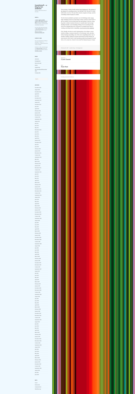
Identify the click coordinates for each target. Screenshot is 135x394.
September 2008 (38, 243)
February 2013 (38, 148)
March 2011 (37, 182)
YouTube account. (38, 50)
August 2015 (37, 121)
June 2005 (37, 326)
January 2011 (37, 186)
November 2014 (38, 129)
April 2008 (37, 254)
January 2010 (37, 210)
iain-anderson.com (39, 28)
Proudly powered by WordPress (67, 77)
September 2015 (38, 119)
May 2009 (37, 226)
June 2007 (37, 275)
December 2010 (38, 188)
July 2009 (37, 222)
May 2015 (37, 127)
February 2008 (38, 258)
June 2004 (37, 351)
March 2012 (37, 161)
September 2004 (38, 345)
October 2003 (37, 366)
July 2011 (37, 174)
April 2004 (37, 355)
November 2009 (38, 214)
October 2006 (37, 292)
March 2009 (37, 231)
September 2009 (38, 218)
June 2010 (37, 199)
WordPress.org (38, 389)
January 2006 (37, 311)
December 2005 (38, 313)
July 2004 (37, 349)
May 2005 (37, 328)
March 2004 (37, 357)
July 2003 (37, 372)
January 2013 (37, 150)
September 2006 (38, 294)
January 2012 (37, 165)
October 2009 (37, 216)
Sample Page (37, 67)
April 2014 (37, 138)
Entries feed (37, 384)
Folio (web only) (38, 63)
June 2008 (37, 250)
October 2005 (37, 317)
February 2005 (38, 334)
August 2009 (37, 220)
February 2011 (38, 184)
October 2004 (37, 343)
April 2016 (37, 108)
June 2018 (37, 96)
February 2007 (38, 283)
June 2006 (37, 300)
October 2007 (37, 267)
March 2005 (37, 332)
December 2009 (38, 212)
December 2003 (38, 364)
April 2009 (37, 229)
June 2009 (37, 224)
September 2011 (38, 172)
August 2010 (37, 197)
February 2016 (38, 110)
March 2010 (37, 205)
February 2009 (38, 233)
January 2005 (37, 336)
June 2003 (37, 374)
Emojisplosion (37, 61)
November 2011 (38, 167)
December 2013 (38, 142)
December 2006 (38, 288)
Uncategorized (79, 48)
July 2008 (37, 248)
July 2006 (37, 298)
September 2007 (38, 269)
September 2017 (38, 100)
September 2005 (38, 319)
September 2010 (38, 195)
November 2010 (38, 191)
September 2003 (38, 368)
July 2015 (37, 123)
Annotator (37, 59)
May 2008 (37, 252)
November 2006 (38, 290)
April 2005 (37, 330)
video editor (40, 21)
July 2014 (37, 131)
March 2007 (37, 281)
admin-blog (72, 48)
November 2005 (38, 315)
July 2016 (37, 106)
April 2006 (37, 305)
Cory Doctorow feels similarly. (87, 28)
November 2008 (38, 239)
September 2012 (38, 157)
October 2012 (37, 155)
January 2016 (37, 112)
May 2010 (37, 201)
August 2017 (37, 102)
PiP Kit (36, 65)
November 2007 (38, 264)
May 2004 (37, 353)
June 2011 (37, 176)
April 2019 (37, 93)
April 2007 (37, 279)
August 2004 (37, 347)
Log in (36, 382)
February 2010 (38, 207)
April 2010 (37, 203)
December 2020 (38, 87)
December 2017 (38, 98)
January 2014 (37, 140)
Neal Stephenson (84, 9)
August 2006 (37, 296)
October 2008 (37, 241)
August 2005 (37, 321)
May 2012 (37, 159)
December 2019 (38, 91)
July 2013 (37, 144)
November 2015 (38, 115)
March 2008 (37, 256)
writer (37, 19)
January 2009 (37, 235)
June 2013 (37, 146)
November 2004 (38, 340)
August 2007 (37, 271)
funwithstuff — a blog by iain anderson (41, 7)
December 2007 (38, 262)
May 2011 (37, 178)
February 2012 (38, 163)
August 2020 (37, 89)
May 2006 (37, 302)
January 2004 (37, 362)
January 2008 (37, 260)
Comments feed (38, 387)
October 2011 (37, 169)
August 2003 (37, 370)
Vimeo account (39, 48)
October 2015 (37, 117)
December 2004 (38, 338)
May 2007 (37, 277)
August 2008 (37, 245)
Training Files (37, 72)
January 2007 (37, 286)
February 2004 (38, 359)
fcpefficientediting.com (39, 32)
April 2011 (37, 180)
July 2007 (37, 273)
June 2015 (37, 125)
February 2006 (38, 309)
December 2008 (38, 237)
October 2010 (37, 193)
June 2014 (37, 134)
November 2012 (38, 153)
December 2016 (38, 104)
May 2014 (37, 136)
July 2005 (37, 324)
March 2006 (37, 307)
